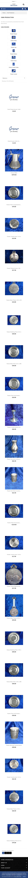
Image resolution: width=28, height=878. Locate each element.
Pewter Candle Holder (14, 67)
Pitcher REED (14, 172)
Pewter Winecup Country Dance (14, 745)
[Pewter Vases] (13, 57)
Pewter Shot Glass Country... (14, 490)
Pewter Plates (14, 40)
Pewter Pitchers (13, 54)
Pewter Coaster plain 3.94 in (14, 554)
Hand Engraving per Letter (14, 109)
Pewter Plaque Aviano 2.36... (14, 268)
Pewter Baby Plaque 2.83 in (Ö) (14, 300)
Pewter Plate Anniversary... (14, 522)
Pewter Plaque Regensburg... (14, 586)
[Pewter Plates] (13, 37)
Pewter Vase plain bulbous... (14, 459)
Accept (24, 876)
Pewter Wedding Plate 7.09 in (14, 650)
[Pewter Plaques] (13, 30)
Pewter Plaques (13, 33)
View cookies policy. (18, 876)
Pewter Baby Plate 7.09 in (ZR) (14, 681)
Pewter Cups (13, 47)
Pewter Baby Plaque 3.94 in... (14, 809)
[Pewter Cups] (13, 44)
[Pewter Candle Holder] (13, 64)
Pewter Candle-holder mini (14, 427)
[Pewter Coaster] (13, 71)
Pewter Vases (14, 60)
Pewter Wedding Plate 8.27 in (14, 840)
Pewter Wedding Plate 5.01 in (14, 331)
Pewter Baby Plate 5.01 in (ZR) (14, 363)
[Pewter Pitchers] (13, 50)
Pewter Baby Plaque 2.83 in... (14, 618)
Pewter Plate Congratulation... (14, 204)
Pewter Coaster (13, 74)
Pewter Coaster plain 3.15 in (14, 236)
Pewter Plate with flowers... (14, 395)
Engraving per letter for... (14, 141)
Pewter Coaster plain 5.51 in (14, 777)
